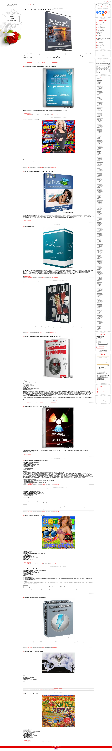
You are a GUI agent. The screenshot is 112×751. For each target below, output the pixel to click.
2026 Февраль (100, 322)
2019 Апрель (99, 223)
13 (104, 67)
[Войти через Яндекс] (105, 12)
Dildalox (43, 484)
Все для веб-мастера (101, 388)
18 (101, 69)
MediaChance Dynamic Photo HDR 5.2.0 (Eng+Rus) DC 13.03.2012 (39, 9)
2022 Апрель (99, 267)
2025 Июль (99, 313)
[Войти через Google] (108, 12)
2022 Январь (99, 263)
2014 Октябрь (99, 157)
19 (102, 69)
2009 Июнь (99, 82)
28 (106, 70)
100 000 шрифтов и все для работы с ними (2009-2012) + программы (40, 66)
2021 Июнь (99, 255)
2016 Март (99, 177)
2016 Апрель (99, 179)
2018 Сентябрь (100, 214)
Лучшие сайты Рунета (101, 391)
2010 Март (99, 93)
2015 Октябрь (99, 171)
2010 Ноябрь (99, 103)
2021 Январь (99, 248)
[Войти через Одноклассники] (103, 15)
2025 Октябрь (99, 317)
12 (102, 67)
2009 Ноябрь (99, 88)
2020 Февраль (100, 235)
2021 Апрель (99, 252)
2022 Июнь (99, 269)
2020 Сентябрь (100, 244)
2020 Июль (99, 241)
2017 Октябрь (99, 201)
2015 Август (99, 169)
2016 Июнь (99, 181)
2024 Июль (99, 299)
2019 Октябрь (99, 230)
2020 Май (99, 239)
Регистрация (103, 6)
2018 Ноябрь (99, 217)
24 (99, 70)
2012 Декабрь (99, 130)
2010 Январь (99, 91)
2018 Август (99, 213)
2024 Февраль (100, 294)
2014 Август (99, 154)
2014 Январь (99, 146)
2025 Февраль (100, 307)
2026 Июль (99, 328)
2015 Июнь (99, 166)
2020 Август (99, 242)
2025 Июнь (99, 312)
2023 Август (99, 286)
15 (108, 67)
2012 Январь (99, 116)
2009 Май (99, 81)
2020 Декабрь (99, 247)
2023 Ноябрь (99, 290)
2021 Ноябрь (99, 261)
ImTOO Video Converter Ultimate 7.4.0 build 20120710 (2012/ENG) (39, 171)
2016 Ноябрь (99, 187)
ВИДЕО (98, 26)
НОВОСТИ (99, 22)
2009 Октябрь (99, 87)
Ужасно (99, 342)
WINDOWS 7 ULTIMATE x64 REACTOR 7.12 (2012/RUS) (37, 406)
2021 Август (99, 257)
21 (106, 69)
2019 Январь (99, 219)
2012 (28, 4)
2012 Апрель (99, 120)
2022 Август (99, 272)
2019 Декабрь (99, 233)
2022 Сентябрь (100, 273)
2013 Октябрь (99, 142)
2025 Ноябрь (99, 318)
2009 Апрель (99, 80)
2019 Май (99, 224)
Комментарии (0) (55, 62)
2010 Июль (99, 98)
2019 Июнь (99, 225)
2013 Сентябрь (100, 141)
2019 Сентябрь (100, 229)
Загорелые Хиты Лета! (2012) (31, 693)
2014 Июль (99, 153)
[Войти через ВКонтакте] (100, 12)
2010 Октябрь (99, 102)
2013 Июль (99, 138)
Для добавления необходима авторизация (103, 381)
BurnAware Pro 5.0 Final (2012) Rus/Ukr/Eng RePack (36, 460)
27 (104, 70)
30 (97, 72)
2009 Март (99, 78)
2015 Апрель (99, 164)
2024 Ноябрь (99, 304)
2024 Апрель (99, 296)
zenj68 (43, 62)
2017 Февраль (100, 191)
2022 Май (99, 268)
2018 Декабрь (99, 218)
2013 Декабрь (99, 144)
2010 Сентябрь (100, 100)
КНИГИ (98, 33)
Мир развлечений (100, 390)
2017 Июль (99, 197)
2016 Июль (99, 182)
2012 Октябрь (99, 127)
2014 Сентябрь (100, 155)
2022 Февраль (100, 264)
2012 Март (99, 119)
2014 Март (99, 148)
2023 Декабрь (99, 291)
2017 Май (99, 195)
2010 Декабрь (99, 104)
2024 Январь (99, 293)
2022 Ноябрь (99, 275)
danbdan (41, 689)
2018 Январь (99, 204)
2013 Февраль (100, 132)
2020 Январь (99, 234)
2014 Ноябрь (99, 158)
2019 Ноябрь (99, 231)
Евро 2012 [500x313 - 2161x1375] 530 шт (34, 651)
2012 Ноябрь (99, 129)
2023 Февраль (100, 279)
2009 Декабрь (99, 89)
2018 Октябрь (99, 215)
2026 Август (99, 329)
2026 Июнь (99, 327)
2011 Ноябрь (99, 114)
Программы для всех (101, 389)
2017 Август (99, 198)
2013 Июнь (99, 137)
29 (108, 70)
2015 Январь (99, 160)
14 (106, 67)
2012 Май (99, 121)
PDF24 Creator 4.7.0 (29, 226)
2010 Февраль (100, 92)
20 (104, 69)
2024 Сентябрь (100, 301)
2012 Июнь (99, 122)
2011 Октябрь (99, 113)
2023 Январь (99, 278)
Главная (24, 4)
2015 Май (99, 165)
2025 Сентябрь (100, 316)
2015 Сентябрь (100, 170)
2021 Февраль (100, 250)
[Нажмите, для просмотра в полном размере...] (58, 51)
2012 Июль (99, 124)
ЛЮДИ (98, 47)
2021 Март (99, 251)
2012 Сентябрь (100, 126)
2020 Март (99, 236)
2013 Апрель (99, 135)
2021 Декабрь (99, 262)
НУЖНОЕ (99, 40)
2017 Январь (99, 190)
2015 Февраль (100, 162)
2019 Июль (99, 226)
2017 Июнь (99, 196)
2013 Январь (99, 131)
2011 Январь (99, 105)
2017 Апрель (99, 193)
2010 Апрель (99, 94)
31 (99, 72)
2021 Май (99, 253)
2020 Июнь (99, 240)
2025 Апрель (99, 310)
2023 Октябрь (99, 289)
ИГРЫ (98, 35)
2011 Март (99, 108)
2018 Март (99, 207)
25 (101, 70)
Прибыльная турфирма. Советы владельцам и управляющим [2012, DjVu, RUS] (43, 336)
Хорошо (99, 338)
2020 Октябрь (99, 245)
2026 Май (99, 326)
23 (97, 70)
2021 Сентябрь (100, 258)
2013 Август (99, 140)
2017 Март (99, 192)
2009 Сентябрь (100, 86)
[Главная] (107, 2)
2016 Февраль (100, 176)
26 (102, 70)
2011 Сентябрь (100, 111)
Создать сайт (100, 387)
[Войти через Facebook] (103, 12)
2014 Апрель (99, 149)
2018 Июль (99, 212)
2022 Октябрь (99, 274)
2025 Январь (99, 306)
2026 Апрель (99, 324)
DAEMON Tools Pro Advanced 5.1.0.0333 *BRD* (35, 597)
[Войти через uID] (97, 12)
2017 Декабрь (99, 203)
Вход (108, 6)
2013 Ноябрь (99, 143)
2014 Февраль (100, 147)
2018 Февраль (100, 206)
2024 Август (99, 300)
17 (99, 69)
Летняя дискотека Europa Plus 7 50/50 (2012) (35, 515)
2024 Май (99, 297)
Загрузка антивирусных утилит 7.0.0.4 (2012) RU (36, 568)
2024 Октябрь (99, 302)
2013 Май (99, 136)
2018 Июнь (99, 211)
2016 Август (99, 184)
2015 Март (99, 163)
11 (101, 67)
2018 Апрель (99, 208)
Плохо (99, 341)
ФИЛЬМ (98, 32)
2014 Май (99, 151)
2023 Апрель (99, 282)
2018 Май (99, 209)
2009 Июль (99, 83)
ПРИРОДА (99, 44)
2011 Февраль (99, 106)
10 (99, 67)
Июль (31, 4)
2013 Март (99, 133)
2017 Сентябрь (100, 200)
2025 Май (99, 311)
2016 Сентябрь (100, 185)
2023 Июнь (99, 284)
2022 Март (99, 266)
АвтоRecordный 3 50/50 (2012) (32, 119)
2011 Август (99, 110)
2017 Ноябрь (99, 202)
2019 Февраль (100, 220)
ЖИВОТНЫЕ (99, 45)
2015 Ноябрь (99, 173)
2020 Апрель (99, 237)
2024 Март (99, 295)
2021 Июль (99, 256)
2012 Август (99, 125)
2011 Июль (99, 109)
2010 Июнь (99, 97)
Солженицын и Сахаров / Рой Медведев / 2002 (35, 281)
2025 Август (99, 315)
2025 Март (99, 308)
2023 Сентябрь (100, 288)
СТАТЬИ (28, 167)
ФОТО (28, 332)
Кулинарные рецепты (101, 392)
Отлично (100, 337)
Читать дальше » (27, 60)
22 (108, 69)
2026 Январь (99, 321)
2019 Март (99, 222)
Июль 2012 (103, 61)
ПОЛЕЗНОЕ (99, 42)
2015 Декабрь (99, 174)
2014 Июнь (99, 152)
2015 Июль (99, 168)
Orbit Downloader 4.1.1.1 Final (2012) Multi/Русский (36, 488)
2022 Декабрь (99, 277)
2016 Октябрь (99, 186)
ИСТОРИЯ (99, 36)
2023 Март (99, 280)
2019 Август (99, 228)
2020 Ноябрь (99, 246)
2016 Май (99, 180)
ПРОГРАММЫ (29, 62)
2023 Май (99, 283)
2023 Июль (99, 285)
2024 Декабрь (99, 305)
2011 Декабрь (99, 115)
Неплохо (100, 339)
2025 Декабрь (99, 319)
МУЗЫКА (99, 30)
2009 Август (99, 84)
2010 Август (99, 99)
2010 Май (99, 95)
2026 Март (99, 323)
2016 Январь (99, 175)
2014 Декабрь (99, 159)
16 (97, 69)
